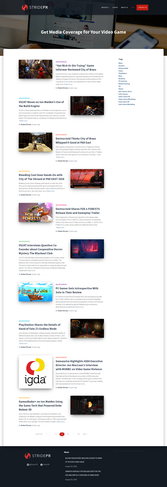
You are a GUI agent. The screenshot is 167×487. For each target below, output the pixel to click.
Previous (39, 434)
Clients (115, 7)
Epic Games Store (125, 91)
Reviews (121, 66)
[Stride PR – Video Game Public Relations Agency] (35, 7)
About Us (124, 7)
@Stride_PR (33, 464)
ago (73, 88)
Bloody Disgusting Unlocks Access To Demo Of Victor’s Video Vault (83, 460)
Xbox (120, 76)
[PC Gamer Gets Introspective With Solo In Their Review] (35, 291)
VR (119, 86)
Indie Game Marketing (126, 104)
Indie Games (123, 94)
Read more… (68, 84)
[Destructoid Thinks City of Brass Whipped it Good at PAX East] (35, 142)
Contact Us (142, 7)
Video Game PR (124, 97)
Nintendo (121, 79)
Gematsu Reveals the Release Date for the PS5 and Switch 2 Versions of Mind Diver (83, 473)
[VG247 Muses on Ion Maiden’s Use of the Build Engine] (87, 105)
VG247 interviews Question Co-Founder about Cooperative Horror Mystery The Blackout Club (40, 249)
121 (56, 434)
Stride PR (46, 464)
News (133, 7)
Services (104, 7)
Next (84, 434)
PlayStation (122, 73)
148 (78, 434)
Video (120, 71)
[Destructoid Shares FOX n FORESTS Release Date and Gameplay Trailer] (35, 212)
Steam (120, 89)
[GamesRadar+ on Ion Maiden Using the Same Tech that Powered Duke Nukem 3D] (87, 405)
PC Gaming (122, 81)
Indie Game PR (123, 102)
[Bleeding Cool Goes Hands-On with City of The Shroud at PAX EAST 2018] (87, 178)
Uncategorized (61, 62)
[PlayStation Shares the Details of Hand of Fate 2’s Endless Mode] (87, 328)
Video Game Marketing (127, 99)
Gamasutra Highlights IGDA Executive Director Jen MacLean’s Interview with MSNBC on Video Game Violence (79, 365)
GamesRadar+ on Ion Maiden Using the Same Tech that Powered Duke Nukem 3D (41, 405)
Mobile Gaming (124, 84)
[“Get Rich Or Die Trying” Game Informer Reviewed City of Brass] (35, 69)
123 (68, 434)
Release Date (123, 68)
